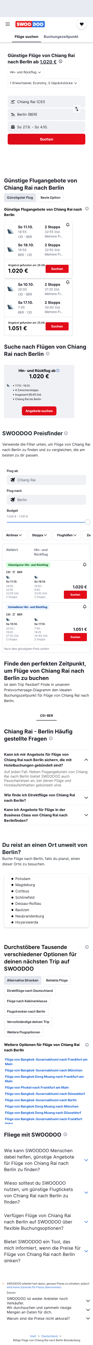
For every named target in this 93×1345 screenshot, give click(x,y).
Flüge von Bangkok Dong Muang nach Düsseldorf (43, 1113)
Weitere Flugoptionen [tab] (23, 1032)
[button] (8, 24)
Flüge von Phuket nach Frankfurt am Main (37, 1087)
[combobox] (50, 480)
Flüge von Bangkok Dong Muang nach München (42, 1106)
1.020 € (48, 61)
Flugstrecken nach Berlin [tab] (26, 1011)
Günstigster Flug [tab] (20, 197)
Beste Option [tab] (50, 197)
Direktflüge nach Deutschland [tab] (30, 991)
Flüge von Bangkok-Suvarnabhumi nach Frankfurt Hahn (43, 1121)
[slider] (87, 522)
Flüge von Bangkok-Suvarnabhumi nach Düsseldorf (45, 1094)
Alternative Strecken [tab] (22, 980)
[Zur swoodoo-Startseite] (30, 24)
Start (33, 1336)
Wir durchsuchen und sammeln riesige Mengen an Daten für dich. (39, 1309)
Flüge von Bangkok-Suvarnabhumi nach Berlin (41, 1100)
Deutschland (50, 1336)
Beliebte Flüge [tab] (57, 980)
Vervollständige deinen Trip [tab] (28, 1022)
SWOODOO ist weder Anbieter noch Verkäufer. (37, 1300)
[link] (39, 410)
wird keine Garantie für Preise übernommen (34, 1287)
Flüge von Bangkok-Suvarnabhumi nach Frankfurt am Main (46, 1061)
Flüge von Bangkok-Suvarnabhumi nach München (43, 1070)
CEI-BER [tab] (46, 715)
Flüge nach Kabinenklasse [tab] (27, 1001)
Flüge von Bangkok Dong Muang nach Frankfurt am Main (44, 1079)
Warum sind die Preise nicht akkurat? (38, 1318)
